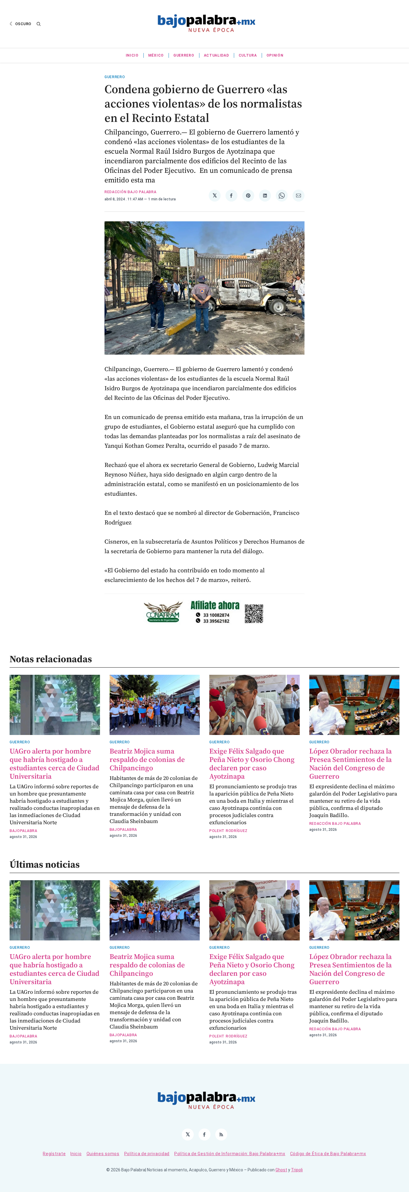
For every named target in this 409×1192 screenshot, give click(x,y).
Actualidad (216, 55)
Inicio (132, 55)
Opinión (275, 55)
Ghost (281, 1169)
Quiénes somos (103, 1153)
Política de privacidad (146, 1153)
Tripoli (297, 1169)
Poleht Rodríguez (228, 831)
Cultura (248, 55)
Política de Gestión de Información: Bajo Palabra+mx (229, 1153)
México (156, 55)
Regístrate (54, 1153)
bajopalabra (23, 831)
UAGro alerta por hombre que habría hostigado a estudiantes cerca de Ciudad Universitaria (54, 763)
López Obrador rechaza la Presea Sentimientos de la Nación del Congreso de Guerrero (350, 763)
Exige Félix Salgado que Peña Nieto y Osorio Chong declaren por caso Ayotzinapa (252, 763)
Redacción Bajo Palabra (130, 192)
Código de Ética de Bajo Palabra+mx (328, 1153)
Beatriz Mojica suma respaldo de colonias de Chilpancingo (147, 759)
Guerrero (183, 55)
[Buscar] (38, 24)
